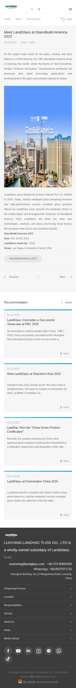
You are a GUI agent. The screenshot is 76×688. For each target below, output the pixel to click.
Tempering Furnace (15, 588)
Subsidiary (54, 9)
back (69, 19)
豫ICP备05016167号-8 (42, 676)
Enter (8, 557)
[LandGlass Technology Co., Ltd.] (11, 7)
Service (8, 613)
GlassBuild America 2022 (23, 258)
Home (7, 19)
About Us (9, 621)
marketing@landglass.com (27, 564)
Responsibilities (13, 605)
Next (62, 277)
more (68, 302)
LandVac (9, 596)
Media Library (11, 638)
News (19, 19)
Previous (14, 277)
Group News (34, 19)
